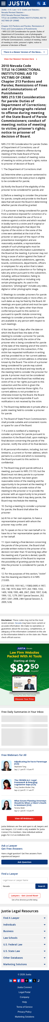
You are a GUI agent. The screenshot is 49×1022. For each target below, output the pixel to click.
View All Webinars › (24, 818)
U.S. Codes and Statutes (28, 10)
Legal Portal (24, 992)
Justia (3, 10)
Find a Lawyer (9, 873)
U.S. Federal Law (12, 944)
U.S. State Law (11, 951)
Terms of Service (24, 1007)
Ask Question (24, 862)
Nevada (18, 623)
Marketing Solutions (15, 964)
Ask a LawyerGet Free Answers (11, 847)
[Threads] (26, 980)
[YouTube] (14, 980)
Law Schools (10, 937)
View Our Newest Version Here (19, 59)
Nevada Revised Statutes (12, 12)
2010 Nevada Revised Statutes (14, 15)
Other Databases (13, 957)
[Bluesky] (30, 980)
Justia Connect (24, 987)
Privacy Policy (24, 1012)
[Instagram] (22, 980)
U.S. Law (12, 10)
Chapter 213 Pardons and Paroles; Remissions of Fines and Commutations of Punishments (22, 27)
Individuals (9, 924)
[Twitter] (34, 980)
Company (24, 997)
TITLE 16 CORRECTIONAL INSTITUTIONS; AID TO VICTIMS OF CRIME (23, 19)
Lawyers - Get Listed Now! (24, 895)
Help (24, 1002)
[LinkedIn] (10, 980)
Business (8, 931)
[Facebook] (18, 980)
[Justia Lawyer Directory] (38, 980)
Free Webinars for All (13, 755)
